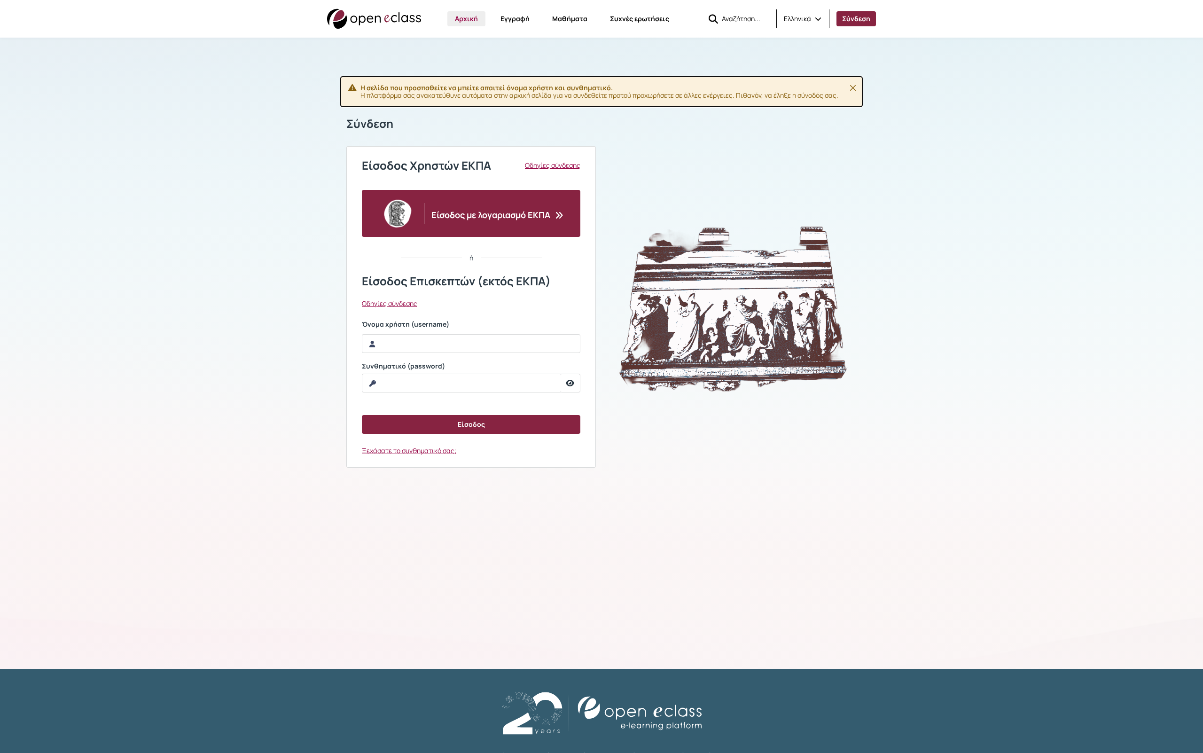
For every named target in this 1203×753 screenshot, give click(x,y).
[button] (802, 18)
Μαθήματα (569, 18)
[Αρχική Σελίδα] (374, 19)
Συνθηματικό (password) (403, 366)
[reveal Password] (570, 383)
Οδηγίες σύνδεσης (552, 165)
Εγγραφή (515, 18)
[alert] (601, 92)
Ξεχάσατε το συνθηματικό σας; (409, 450)
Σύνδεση (856, 18)
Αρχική (466, 18)
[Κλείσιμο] (853, 88)
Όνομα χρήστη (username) (405, 324)
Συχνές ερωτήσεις (639, 18)
